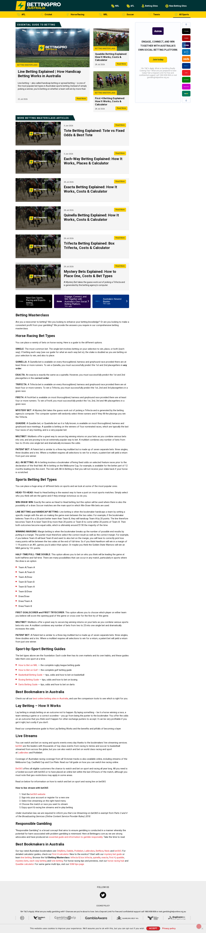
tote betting (57, 860)
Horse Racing (77, 14)
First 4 (112, 857)
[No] (202, 928)
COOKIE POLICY (103, 906)
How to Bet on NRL (28, 665)
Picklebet (78, 851)
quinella (96, 857)
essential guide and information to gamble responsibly (76, 837)
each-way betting (38, 860)
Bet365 (19, 768)
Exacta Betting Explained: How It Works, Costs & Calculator (90, 189)
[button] (186, 24)
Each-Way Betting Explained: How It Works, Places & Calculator (93, 161)
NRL (117, 6)
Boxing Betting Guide (29, 679)
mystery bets (22, 860)
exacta (104, 857)
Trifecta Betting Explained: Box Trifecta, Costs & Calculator (89, 245)
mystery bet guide (113, 854)
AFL (132, 6)
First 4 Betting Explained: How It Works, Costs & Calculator (110, 101)
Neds (107, 851)
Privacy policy (169, 928)
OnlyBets (61, 851)
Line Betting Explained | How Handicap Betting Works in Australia (49, 73)
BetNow (99, 851)
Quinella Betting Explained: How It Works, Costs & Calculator (91, 217)
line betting (26, 857)
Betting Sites (151, 6)
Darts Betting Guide (28, 684)
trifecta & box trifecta (81, 857)
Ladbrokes (23, 752)
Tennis (156, 14)
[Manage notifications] (198, 926)
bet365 (19, 746)
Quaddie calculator (25, 864)
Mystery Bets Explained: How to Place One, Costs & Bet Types (90, 273)
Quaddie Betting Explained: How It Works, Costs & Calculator (111, 57)
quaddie (120, 857)
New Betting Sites (178, 6)
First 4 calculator (60, 854)
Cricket (48, 14)
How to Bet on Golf (28, 670)
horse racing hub (116, 860)
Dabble (70, 851)
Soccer (130, 14)
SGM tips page (77, 864)
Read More (81, 99)
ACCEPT (153, 928)
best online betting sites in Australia (50, 698)
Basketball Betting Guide (30, 674)
